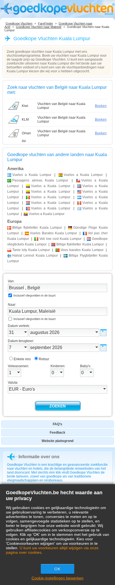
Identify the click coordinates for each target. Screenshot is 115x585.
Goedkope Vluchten (19, 23)
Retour (44, 359)
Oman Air (26, 134)
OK (57, 569)
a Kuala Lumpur (31, 175)
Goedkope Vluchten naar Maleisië (38, 26)
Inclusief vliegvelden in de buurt (34, 295)
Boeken (101, 106)
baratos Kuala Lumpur (82, 250)
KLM (25, 119)
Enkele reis (22, 359)
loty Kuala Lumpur (31, 250)
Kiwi (25, 106)
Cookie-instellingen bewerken (57, 578)
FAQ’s (57, 424)
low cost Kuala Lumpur (60, 239)
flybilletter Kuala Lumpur (37, 228)
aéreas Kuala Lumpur (40, 180)
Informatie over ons (38, 456)
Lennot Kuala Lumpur (35, 255)
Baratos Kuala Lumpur (53, 233)
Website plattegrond (57, 441)
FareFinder (45, 23)
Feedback (57, 432)
